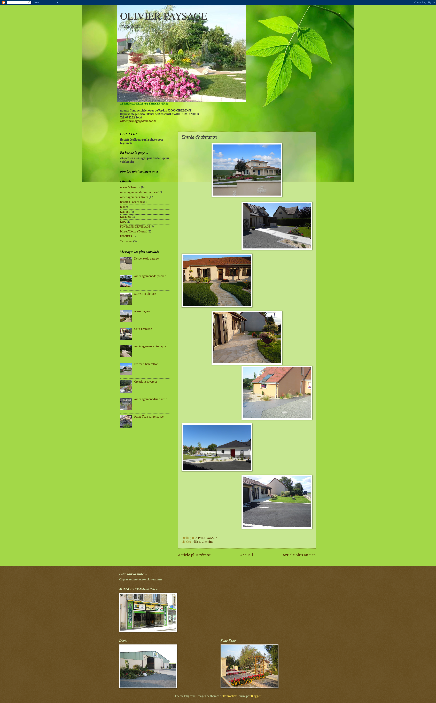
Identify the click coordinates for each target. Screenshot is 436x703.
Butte (123, 206)
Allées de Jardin (143, 311)
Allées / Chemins (203, 541)
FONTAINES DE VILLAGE (135, 226)
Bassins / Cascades (132, 202)
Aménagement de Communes (138, 192)
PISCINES (126, 236)
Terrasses (126, 241)
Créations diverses (145, 381)
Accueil (246, 555)
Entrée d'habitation (146, 364)
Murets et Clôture (145, 293)
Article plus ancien (299, 555)
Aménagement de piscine (150, 276)
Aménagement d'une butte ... (151, 399)
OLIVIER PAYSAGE (163, 15)
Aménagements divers (134, 197)
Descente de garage (146, 258)
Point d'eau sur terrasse (149, 416)
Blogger (256, 696)
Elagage (125, 211)
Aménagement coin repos (150, 346)
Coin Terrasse (143, 328)
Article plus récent (194, 555)
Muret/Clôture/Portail (133, 231)
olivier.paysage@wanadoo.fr (138, 121)
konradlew (229, 696)
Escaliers (125, 216)
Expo (123, 221)
